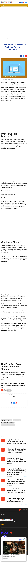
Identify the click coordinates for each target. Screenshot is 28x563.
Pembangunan (23, 495)
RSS (26, 550)
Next (8, 390)
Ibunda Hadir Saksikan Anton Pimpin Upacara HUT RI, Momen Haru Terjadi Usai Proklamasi (16, 490)
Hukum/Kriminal (22, 455)
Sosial (25, 476)
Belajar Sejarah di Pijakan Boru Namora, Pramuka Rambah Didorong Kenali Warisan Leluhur (17, 441)
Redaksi (2, 524)
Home (2, 38)
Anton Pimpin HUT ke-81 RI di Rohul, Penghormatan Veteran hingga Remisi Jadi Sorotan (16, 481)
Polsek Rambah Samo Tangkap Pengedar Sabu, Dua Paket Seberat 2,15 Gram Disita (16, 450)
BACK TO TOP (24, 509)
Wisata (25, 446)
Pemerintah (24, 485)
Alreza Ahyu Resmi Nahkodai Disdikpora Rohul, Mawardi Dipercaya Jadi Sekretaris (15, 499)
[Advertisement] (14, 22)
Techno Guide (16, 53)
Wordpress (7, 38)
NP (3, 5)
